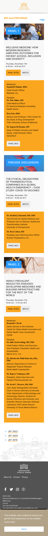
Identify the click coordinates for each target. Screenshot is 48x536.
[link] (24, 5)
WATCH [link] (25, 73)
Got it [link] (24, 529)
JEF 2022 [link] (13, 431)
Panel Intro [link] (13, 73)
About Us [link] (7, 477)
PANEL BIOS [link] (13, 143)
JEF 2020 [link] (13, 435)
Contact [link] (16, 477)
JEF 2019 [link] (12, 440)
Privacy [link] (25, 477)
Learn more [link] (9, 522)
